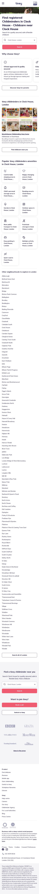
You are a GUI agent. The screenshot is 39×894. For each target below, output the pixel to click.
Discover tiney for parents (19, 88)
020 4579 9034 (10, 854)
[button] (34, 40)
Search (19, 47)
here (26, 889)
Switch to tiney (19, 712)
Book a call (19, 705)
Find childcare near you (19, 150)
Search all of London (19, 655)
